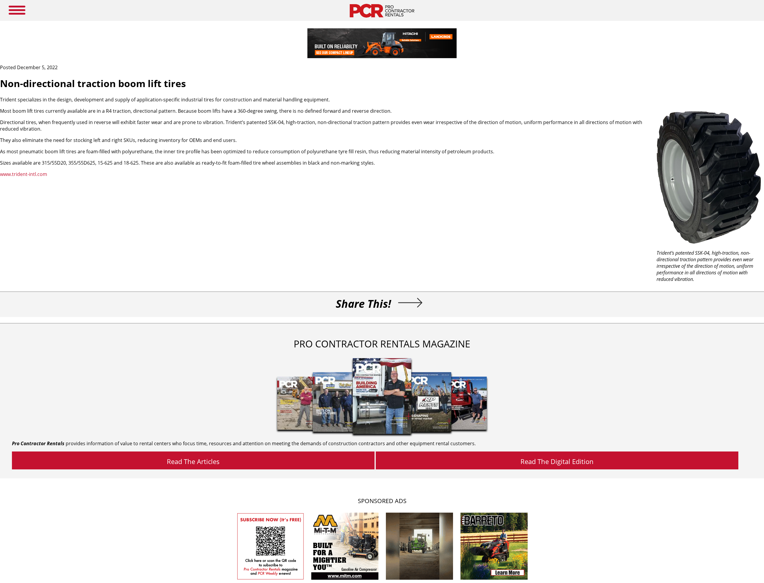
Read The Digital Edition (557, 461)
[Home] (382, 19)
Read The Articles (193, 461)
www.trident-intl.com (23, 174)
